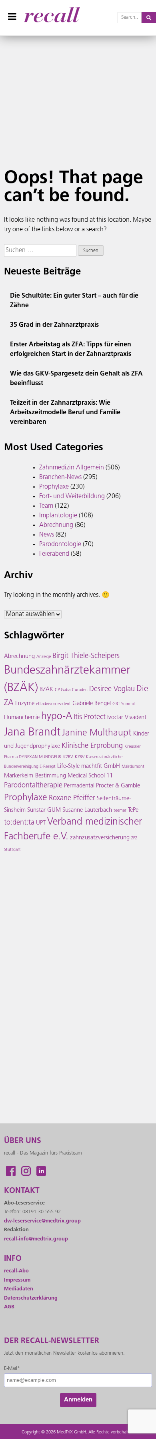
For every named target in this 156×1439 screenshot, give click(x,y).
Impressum (17, 1280)
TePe (133, 810)
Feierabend (54, 554)
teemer (120, 811)
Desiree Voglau (112, 689)
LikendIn (41, 1171)
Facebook (11, 1171)
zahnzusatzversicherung (100, 838)
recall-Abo (16, 1271)
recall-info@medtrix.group (36, 1239)
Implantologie (58, 516)
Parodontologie (60, 544)
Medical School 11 (90, 776)
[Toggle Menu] (12, 16)
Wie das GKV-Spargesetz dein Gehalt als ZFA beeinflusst (76, 379)
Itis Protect (90, 717)
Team (46, 506)
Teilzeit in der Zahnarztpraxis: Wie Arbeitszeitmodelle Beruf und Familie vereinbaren (65, 412)
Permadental (79, 786)
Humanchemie (22, 718)
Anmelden (78, 1400)
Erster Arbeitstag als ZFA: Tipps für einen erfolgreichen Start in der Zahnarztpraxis (70, 350)
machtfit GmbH (100, 766)
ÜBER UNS (22, 1141)
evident (64, 704)
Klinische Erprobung (92, 746)
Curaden (80, 690)
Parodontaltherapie (33, 785)
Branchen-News (60, 477)
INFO (13, 1259)
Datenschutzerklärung (31, 1298)
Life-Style (68, 766)
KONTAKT (22, 1191)
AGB (9, 1307)
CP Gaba (62, 690)
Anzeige (43, 657)
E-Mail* (12, 1368)
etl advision (46, 704)
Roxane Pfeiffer (72, 798)
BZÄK (46, 690)
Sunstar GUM (44, 810)
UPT (41, 823)
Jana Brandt (32, 732)
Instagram (26, 1171)
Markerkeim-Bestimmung (35, 776)
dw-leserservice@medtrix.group (42, 1221)
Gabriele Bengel (91, 704)
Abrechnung (56, 525)
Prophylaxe (54, 487)
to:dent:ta (19, 823)
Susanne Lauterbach (87, 810)
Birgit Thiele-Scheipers (86, 656)
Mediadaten (18, 1289)
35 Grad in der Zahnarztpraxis (54, 325)
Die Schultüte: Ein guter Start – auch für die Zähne (74, 301)
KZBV (68, 757)
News (46, 535)
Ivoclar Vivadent (126, 718)
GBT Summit (123, 704)
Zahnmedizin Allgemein (71, 468)
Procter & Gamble (118, 786)
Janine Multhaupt (97, 733)
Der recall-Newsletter (51, 1341)
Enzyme (24, 704)
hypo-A (56, 716)
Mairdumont (133, 767)
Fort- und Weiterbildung (72, 496)
